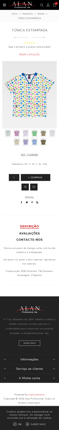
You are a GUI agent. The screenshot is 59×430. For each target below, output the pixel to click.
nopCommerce (37, 394)
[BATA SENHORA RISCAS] (38, 37)
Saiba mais (29, 343)
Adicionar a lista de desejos (34, 187)
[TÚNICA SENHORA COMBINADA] (21, 37)
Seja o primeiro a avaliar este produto (29, 46)
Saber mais (38, 424)
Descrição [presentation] (29, 226)
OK (20, 424)
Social (29, 197)
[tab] (29, 226)
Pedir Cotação (29, 54)
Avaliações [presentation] (29, 233)
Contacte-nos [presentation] (29, 240)
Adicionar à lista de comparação (25, 187)
